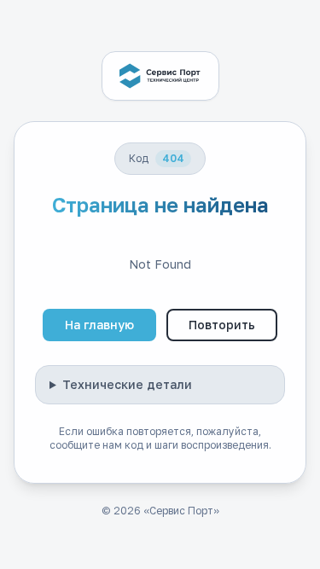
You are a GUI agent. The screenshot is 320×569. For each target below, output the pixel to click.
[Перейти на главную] (160, 76)
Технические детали (127, 384)
